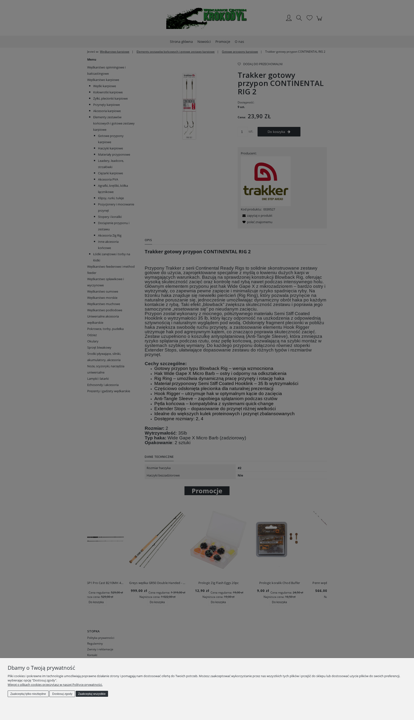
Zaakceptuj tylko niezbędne (28, 694)
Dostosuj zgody (62, 694)
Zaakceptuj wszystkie (92, 694)
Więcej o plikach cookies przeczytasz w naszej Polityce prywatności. (55, 684)
